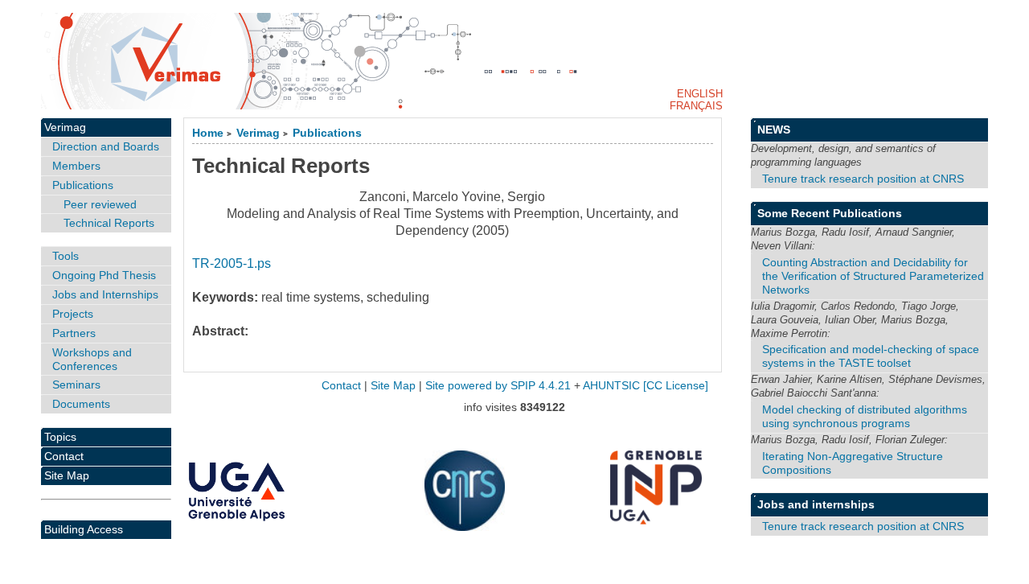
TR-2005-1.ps (231, 263)
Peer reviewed (100, 204)
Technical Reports (109, 222)
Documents (81, 403)
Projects (72, 313)
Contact (64, 456)
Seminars (76, 384)
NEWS (773, 129)
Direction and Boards (105, 146)
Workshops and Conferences (92, 359)
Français (696, 106)
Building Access (83, 529)
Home (207, 133)
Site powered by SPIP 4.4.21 (498, 386)
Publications (327, 133)
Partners (74, 333)
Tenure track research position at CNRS (863, 178)
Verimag (258, 133)
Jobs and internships (816, 504)
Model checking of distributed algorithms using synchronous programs (864, 416)
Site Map (66, 475)
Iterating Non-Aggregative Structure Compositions (852, 463)
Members (76, 165)
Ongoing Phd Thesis (104, 275)
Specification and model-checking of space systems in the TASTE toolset (870, 356)
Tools (65, 255)
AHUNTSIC (611, 386)
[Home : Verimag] (514, 61)
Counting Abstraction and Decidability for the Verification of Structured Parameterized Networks (873, 276)
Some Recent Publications (829, 213)
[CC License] (675, 386)
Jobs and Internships (105, 294)
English (700, 94)
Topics (60, 436)
